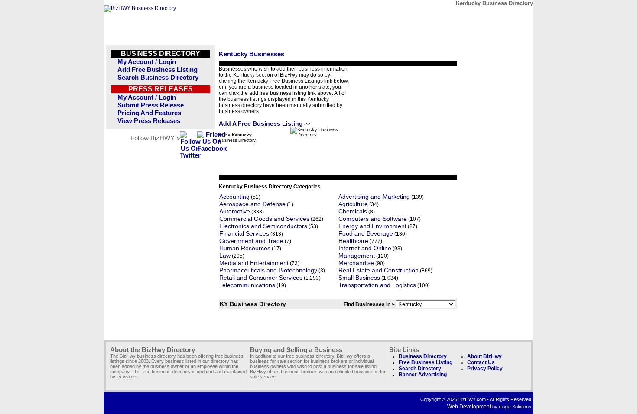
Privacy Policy (485, 368)
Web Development (469, 407)
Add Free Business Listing (157, 69)
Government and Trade (251, 241)
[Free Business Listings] (140, 8)
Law (225, 255)
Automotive (234, 211)
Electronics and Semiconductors (263, 226)
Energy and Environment (372, 226)
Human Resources (244, 248)
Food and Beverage (365, 233)
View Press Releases (148, 120)
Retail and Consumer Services (260, 278)
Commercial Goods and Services (264, 219)
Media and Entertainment (254, 263)
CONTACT (431, 16)
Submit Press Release (150, 105)
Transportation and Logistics (377, 285)
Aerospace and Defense (252, 204)
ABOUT (471, 16)
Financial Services (244, 233)
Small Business (359, 278)
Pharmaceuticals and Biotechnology (268, 270)
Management (356, 255)
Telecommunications (247, 285)
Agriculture (353, 204)
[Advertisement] (403, 120)
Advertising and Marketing (374, 197)
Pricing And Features (149, 113)
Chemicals (352, 211)
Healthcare (353, 241)
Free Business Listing (425, 362)
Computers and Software (372, 219)
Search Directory (420, 368)
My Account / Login (146, 61)
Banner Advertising (423, 375)
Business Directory (423, 356)
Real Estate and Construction (378, 270)
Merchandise (356, 263)
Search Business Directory (157, 77)
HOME (510, 16)
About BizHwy (484, 356)
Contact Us (481, 362)
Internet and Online (364, 248)
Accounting (234, 197)
